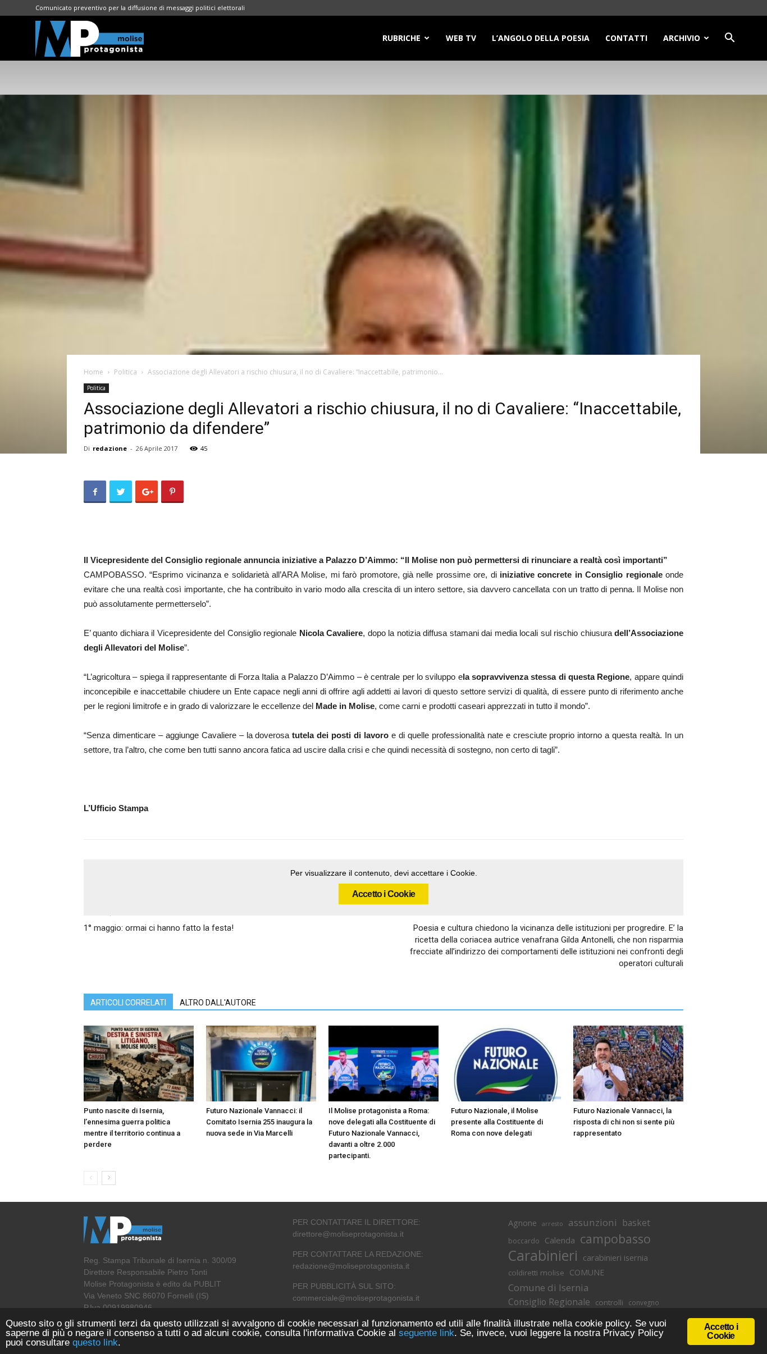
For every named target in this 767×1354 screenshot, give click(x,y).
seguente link (426, 1333)
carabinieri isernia (615, 1257)
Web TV (461, 38)
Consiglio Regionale (549, 1302)
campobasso (615, 1239)
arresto (552, 1224)
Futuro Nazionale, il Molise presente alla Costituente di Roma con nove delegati (497, 1121)
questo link (94, 1342)
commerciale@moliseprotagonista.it (356, 1297)
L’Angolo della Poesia (541, 38)
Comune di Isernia (548, 1287)
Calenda (560, 1240)
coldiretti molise (536, 1273)
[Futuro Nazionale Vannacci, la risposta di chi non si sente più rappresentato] (628, 1063)
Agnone (522, 1222)
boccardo (524, 1241)
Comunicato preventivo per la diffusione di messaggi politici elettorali (140, 7)
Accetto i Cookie (383, 894)
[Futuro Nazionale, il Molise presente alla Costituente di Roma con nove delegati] (506, 1063)
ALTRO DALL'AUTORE (218, 1002)
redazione (110, 448)
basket (636, 1223)
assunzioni (592, 1222)
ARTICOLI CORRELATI (128, 1002)
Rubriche (401, 38)
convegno (643, 1302)
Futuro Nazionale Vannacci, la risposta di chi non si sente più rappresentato (623, 1121)
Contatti (626, 38)
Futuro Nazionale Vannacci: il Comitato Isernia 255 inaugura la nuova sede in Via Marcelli (259, 1121)
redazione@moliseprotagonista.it (351, 1265)
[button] (729, 39)
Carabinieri (543, 1255)
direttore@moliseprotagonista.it (348, 1233)
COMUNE (586, 1272)
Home (93, 372)
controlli (609, 1302)
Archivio (681, 38)
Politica (125, 372)
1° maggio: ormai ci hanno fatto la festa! (159, 928)
